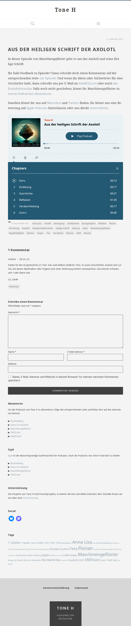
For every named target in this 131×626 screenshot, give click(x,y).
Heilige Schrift (62, 228)
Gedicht (26, 228)
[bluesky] (11, 518)
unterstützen (99, 108)
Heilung (76, 228)
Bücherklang (16, 420)
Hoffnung (37, 555)
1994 (58, 542)
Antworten (14, 286)
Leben (53, 555)
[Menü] (98, 23)
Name (12, 351)
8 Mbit (40, 542)
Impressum (81, 587)
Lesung (59, 555)
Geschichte (20, 555)
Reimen (30, 233)
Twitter (73, 103)
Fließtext (102, 223)
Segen (40, 233)
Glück (29, 555)
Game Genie (112, 549)
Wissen (87, 233)
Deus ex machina (19, 424)
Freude (103, 549)
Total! (109, 560)
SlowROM (73, 560)
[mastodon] (18, 518)
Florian (112, 223)
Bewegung (59, 223)
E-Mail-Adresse (76, 351)
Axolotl (47, 223)
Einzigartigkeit (88, 223)
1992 (46, 542)
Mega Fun (12, 560)
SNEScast (15, 432)
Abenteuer (66, 542)
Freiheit (96, 549)
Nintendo (36, 560)
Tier (48, 233)
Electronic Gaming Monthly (37, 549)
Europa (54, 549)
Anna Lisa (37, 223)
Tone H (65, 9)
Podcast (64, 560)
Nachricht (14, 312)
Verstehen (58, 233)
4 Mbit (33, 543)
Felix (73, 548)
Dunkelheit (20, 549)
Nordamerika (51, 560)
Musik (20, 560)
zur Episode (47, 78)
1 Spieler (14, 542)
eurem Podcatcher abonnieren (29, 94)
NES (29, 560)
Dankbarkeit (73, 223)
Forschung (14, 228)
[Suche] (33, 23)
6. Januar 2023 (115, 39)
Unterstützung (30, 497)
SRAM (102, 560)
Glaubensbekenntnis (42, 228)
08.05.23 (24, 259)
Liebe (85, 228)
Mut (25, 560)
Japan (46, 555)
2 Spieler (25, 542)
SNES (81, 560)
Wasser (70, 233)
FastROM (64, 549)
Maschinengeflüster (100, 228)
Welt (79, 233)
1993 (52, 542)
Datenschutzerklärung (56, 587)
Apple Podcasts (36, 108)
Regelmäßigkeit (16, 233)
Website (12, 363)
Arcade (96, 543)
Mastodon (54, 103)
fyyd (10, 455)
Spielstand (15, 436)
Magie (73, 555)
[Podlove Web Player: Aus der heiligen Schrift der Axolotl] (65, 167)
